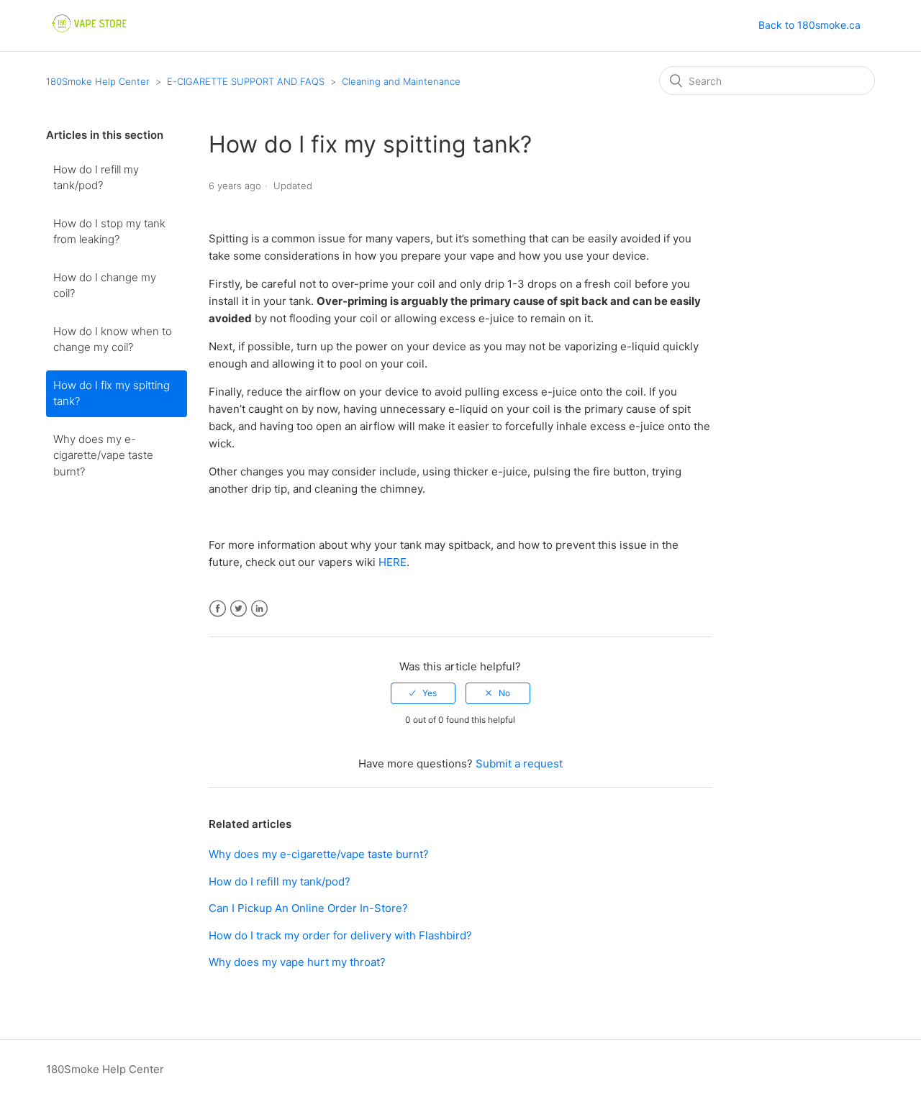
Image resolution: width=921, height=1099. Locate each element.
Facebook (218, 609)
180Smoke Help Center (98, 81)
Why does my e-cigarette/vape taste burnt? (103, 455)
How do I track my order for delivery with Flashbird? (340, 935)
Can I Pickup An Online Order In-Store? (308, 908)
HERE (392, 562)
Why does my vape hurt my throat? (297, 962)
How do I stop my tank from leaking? (109, 231)
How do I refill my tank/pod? (96, 178)
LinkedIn (259, 609)
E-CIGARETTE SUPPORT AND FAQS (246, 81)
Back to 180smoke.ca (809, 25)
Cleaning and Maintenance (401, 81)
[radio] (423, 693)
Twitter (239, 609)
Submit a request (519, 763)
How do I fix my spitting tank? (111, 393)
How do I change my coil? (104, 285)
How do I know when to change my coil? (112, 339)
